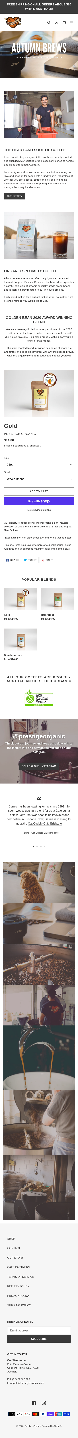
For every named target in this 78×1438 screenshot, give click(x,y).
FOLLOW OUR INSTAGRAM (39, 766)
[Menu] (72, 22)
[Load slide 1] (33, 846)
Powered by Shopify (52, 1426)
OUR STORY (14, 196)
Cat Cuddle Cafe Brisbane (45, 823)
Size (6, 458)
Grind (7, 472)
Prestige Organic (33, 1426)
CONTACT (13, 1248)
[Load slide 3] (41, 846)
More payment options (39, 510)
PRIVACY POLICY (18, 1295)
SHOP (11, 1238)
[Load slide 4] (44, 846)
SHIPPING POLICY (19, 1305)
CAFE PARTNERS (18, 1267)
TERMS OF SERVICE (20, 1276)
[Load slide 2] (37, 846)
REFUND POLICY (18, 1286)
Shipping (9, 445)
